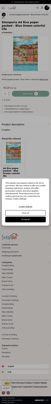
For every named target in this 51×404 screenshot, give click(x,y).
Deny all (25, 213)
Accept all (25, 219)
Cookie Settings (25, 207)
